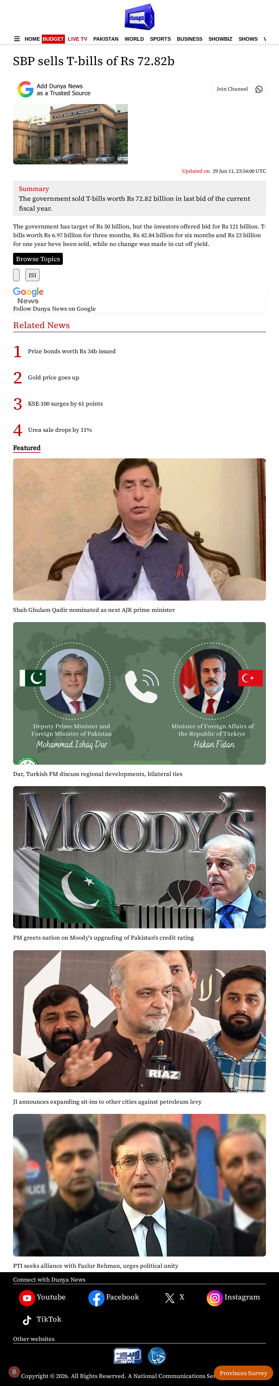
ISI (32, 275)
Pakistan (105, 39)
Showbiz (220, 39)
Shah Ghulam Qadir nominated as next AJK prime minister (94, 610)
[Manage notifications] (14, 1372)
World (134, 39)
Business (189, 39)
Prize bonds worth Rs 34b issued (72, 351)
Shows (248, 39)
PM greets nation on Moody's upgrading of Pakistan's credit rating (103, 937)
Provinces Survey (243, 1373)
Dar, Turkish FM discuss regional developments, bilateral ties (97, 774)
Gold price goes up (53, 377)
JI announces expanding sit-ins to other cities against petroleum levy (107, 1102)
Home (32, 39)
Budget (53, 39)
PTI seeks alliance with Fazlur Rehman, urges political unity (95, 1266)
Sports (160, 39)
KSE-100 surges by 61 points (65, 403)
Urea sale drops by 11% (60, 430)
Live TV (77, 39)
